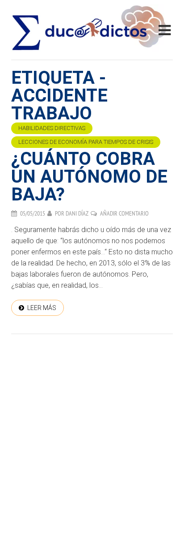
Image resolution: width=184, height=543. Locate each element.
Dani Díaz (77, 213)
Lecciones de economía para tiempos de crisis (85, 142)
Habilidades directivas (51, 128)
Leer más (41, 307)
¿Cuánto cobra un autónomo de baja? (89, 176)
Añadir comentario (124, 213)
